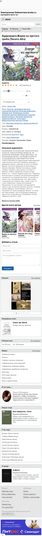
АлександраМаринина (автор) (12, 460)
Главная (5, 29)
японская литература (24, 117)
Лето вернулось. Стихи (22, 411)
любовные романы (8, 354)
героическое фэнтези (10, 111)
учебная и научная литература (12, 360)
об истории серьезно (9, 375)
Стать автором (7, 497)
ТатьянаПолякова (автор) (10, 454)
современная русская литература (13, 363)
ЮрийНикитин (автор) (9, 439)
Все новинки (35, 278)
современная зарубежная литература (15, 369)
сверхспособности (9, 119)
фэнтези (5, 357)
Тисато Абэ (26, 29)
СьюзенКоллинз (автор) (10, 445)
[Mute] (20, 95)
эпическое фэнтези (9, 115)
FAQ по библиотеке (8, 494)
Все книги (37, 205)
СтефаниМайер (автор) (10, 436)
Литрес (25, 491)
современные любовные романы (13, 366)
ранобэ (25, 120)
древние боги (7, 113)
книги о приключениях (9, 381)
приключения (6, 378)
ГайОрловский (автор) (9, 442)
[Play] (10, 95)
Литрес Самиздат (29, 494)
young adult (21, 119)
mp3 (21, 135)
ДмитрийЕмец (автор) (9, 451)
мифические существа (26, 115)
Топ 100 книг (6, 344)
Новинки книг (6, 504)
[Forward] (16, 95)
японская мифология (27, 111)
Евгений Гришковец (20, 473)
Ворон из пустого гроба (11, 201)
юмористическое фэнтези (22, 325)
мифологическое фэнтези (12, 120)
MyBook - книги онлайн (31, 497)
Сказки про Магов (20, 323)
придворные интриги (21, 113)
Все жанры (36, 351)
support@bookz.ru (8, 513)
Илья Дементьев (12, 137)
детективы (5, 372)
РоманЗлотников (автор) (10, 448)
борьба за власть (8, 117)
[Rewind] (5, 95)
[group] (17, 94)
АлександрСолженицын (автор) (13, 457)
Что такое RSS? (7, 507)
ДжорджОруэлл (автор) (10, 433)
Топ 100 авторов (18, 344)
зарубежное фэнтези (22, 109)
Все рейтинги (35, 341)
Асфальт (16, 470)
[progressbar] (17, 91)
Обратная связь (7, 491)
